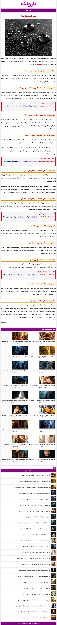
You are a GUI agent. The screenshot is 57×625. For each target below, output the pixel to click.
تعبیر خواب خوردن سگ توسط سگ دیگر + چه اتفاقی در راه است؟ (14, 386)
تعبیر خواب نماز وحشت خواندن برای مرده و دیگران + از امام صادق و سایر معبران (14, 401)
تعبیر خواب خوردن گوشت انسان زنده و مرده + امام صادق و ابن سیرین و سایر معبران (15, 342)
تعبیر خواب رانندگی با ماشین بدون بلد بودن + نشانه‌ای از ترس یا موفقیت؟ (15, 416)
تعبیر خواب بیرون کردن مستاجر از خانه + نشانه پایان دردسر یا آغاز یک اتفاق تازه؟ (15, 460)
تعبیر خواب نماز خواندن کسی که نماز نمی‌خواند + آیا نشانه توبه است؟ (42, 445)
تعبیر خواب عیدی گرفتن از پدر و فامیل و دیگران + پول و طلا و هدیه (42, 342)
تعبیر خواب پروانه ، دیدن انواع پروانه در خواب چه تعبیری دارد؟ (20, 275)
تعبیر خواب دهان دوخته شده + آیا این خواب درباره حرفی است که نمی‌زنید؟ (42, 460)
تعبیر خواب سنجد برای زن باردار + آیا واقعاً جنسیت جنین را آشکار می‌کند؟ (42, 357)
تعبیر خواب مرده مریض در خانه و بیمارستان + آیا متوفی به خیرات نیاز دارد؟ (42, 372)
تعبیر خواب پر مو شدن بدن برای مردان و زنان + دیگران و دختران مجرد (15, 445)
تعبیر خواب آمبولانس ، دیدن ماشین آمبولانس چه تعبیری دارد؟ (20, 217)
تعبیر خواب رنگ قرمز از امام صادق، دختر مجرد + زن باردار (22, 106)
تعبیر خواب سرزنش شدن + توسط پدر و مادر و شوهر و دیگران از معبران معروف (15, 431)
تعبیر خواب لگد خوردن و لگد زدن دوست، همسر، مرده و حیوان (20, 161)
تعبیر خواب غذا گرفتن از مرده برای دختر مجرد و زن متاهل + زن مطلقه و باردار (42, 401)
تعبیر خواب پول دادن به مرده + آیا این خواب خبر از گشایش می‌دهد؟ (42, 431)
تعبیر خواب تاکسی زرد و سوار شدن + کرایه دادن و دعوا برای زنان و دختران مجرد (42, 416)
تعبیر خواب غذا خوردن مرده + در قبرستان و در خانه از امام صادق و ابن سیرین (15, 357)
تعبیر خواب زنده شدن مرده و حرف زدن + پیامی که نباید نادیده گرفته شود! (15, 372)
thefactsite (3, 322)
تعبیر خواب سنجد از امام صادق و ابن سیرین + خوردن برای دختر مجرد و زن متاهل (42, 386)
